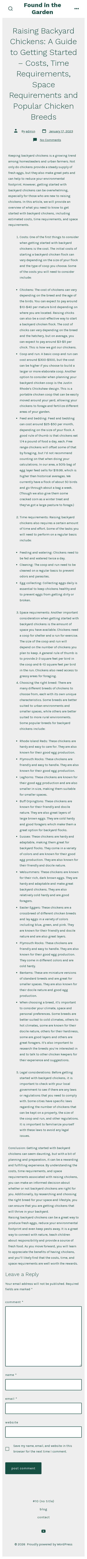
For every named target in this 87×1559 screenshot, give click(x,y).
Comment (14, 1302)
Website (11, 1422)
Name (11, 1375)
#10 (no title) (43, 1501)
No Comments (50, 140)
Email (11, 1399)
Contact (43, 1517)
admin (30, 131)
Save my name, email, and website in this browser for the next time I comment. (42, 1448)
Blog (43, 1509)
